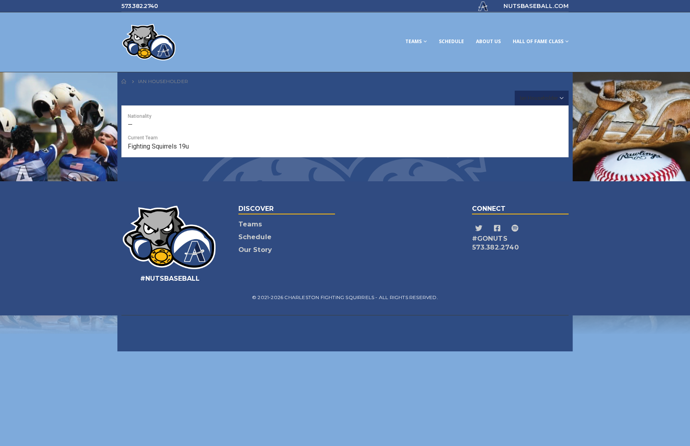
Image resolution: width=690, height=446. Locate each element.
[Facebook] (498, 228)
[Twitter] (480, 228)
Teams (413, 41)
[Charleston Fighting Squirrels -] (181, 42)
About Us (488, 41)
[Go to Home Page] (124, 81)
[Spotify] (516, 228)
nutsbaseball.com (536, 6)
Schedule (451, 41)
